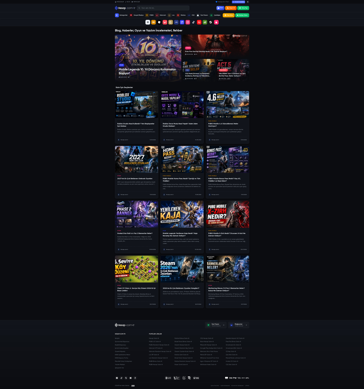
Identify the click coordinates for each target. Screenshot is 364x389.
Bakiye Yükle (243, 15)
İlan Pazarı (204, 15)
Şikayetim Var (119, 368)
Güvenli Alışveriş (120, 351)
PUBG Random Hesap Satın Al (159, 345)
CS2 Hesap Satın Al (206, 338)
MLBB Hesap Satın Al (156, 364)
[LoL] (170, 22)
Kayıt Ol (232, 8)
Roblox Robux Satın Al (182, 338)
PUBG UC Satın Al (155, 341)
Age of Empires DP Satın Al (209, 361)
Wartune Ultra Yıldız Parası (209, 351)
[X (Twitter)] (126, 378)
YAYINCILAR (136, 1)
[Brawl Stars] (199, 22)
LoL (173, 15)
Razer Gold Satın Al (181, 364)
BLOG (128, 1)
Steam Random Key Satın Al (184, 348)
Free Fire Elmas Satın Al (233, 341)
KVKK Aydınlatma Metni (122, 354)
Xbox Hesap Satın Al (207, 341)
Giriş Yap (244, 8)
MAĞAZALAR (120, 1)
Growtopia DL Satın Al (233, 345)
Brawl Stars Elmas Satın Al (183, 341)
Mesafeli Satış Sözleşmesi (123, 361)
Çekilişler (217, 15)
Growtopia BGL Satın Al (234, 348)
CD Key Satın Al (231, 351)
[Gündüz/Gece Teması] (247, 2)
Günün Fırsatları (239, 1)
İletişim (117, 338)
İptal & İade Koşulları (121, 348)
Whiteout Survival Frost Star (209, 358)
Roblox (183, 15)
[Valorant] (165, 22)
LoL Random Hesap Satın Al (158, 358)
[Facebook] (135, 378)
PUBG (152, 15)
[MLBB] (182, 22)
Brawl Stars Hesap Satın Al (183, 358)
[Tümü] (148, 22)
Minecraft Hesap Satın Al (208, 345)
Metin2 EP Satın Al (206, 354)
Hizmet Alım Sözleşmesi (237, 385)
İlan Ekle (230, 15)
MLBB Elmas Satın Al (155, 361)
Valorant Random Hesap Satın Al (160, 351)
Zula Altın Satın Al (231, 354)
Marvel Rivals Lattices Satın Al (236, 358)
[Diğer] (216, 22)
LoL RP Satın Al (154, 354)
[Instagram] (187, 22)
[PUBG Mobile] (153, 22)
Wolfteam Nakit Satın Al (208, 364)
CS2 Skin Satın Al (231, 364)
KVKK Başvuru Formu (121, 358)
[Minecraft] (205, 22)
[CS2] (176, 22)
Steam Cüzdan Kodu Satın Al (184, 351)
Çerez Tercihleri (215, 385)
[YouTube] (130, 378)
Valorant (163, 15)
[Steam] (210, 22)
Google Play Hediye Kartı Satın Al (211, 348)
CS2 (193, 15)
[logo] (125, 325)
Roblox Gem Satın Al (181, 354)
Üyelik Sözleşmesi (225, 385)
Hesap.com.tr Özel (223, 1)
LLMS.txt (247, 385)
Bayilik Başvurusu (120, 345)
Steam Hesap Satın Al (182, 345)
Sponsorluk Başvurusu (122, 341)
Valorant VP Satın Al (155, 348)
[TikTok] (193, 22)
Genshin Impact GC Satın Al (235, 338)
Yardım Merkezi (120, 364)
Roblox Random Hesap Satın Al (185, 361)
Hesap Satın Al (154, 338)
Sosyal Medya (139, 15)
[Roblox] (159, 22)
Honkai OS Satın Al (232, 361)
